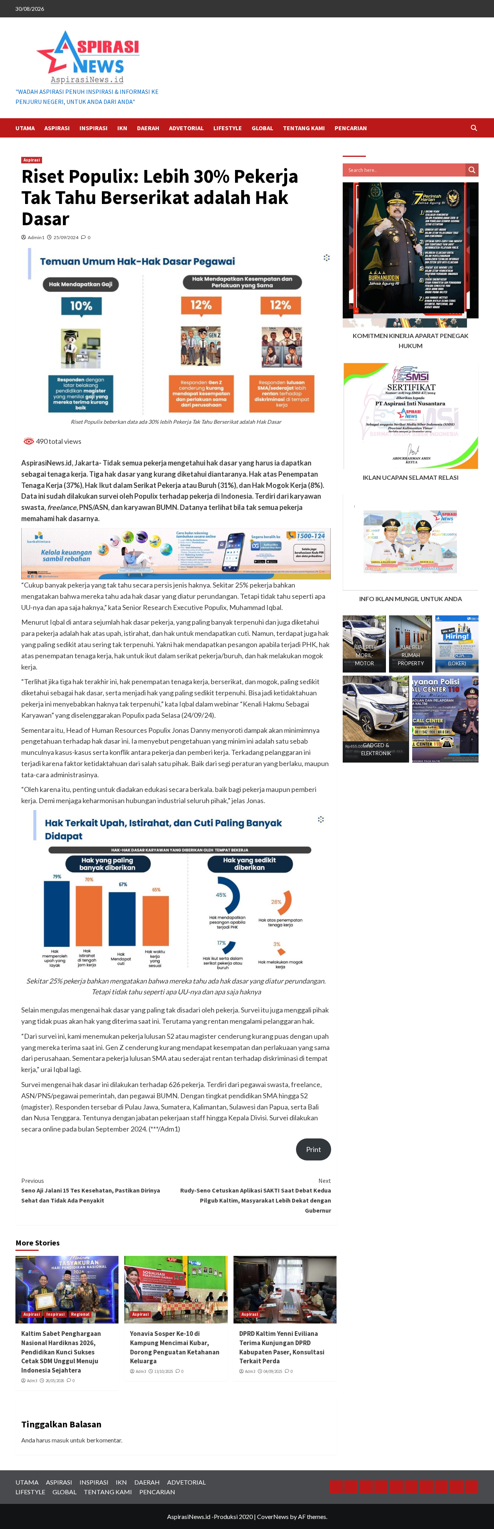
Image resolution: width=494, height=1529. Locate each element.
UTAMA (25, 128)
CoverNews (273, 1516)
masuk (60, 1440)
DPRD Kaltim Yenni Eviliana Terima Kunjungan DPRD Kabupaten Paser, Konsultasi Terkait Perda (282, 1347)
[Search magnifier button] (472, 170)
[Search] (474, 128)
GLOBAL (262, 128)
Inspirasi (55, 1314)
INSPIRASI (94, 128)
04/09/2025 (273, 1371)
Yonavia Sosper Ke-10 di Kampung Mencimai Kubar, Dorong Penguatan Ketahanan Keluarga (175, 1347)
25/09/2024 (66, 237)
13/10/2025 (163, 1371)
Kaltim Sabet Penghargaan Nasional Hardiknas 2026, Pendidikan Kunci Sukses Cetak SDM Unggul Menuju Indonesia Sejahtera (61, 1351)
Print (313, 1149)
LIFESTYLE (227, 128)
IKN (122, 128)
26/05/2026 (55, 1380)
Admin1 (36, 237)
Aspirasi (32, 160)
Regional (80, 1314)
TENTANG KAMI (304, 128)
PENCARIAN (351, 128)
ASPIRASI (57, 128)
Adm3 (32, 1380)
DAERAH (148, 128)
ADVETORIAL (186, 128)
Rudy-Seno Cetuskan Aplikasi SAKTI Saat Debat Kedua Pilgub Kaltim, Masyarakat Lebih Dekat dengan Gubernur (255, 1195)
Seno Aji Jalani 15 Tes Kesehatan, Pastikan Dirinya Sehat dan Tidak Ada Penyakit (90, 1190)
